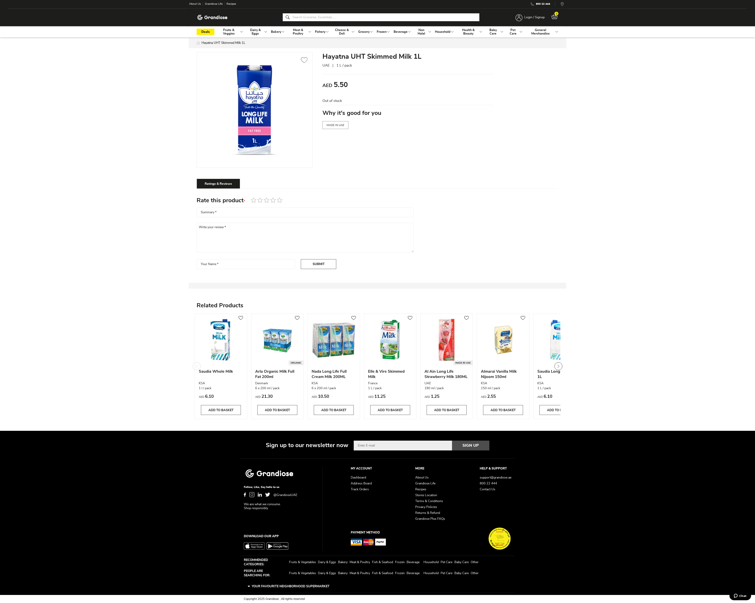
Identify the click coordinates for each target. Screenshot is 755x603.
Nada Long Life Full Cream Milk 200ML (329, 374)
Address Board (361, 483)
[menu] (377, 31)
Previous (197, 366)
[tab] (218, 183)
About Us (195, 4)
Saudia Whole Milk (216, 371)
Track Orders (360, 489)
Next (558, 366)
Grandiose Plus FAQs (430, 518)
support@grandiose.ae (495, 477)
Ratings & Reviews (218, 183)
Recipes (231, 4)
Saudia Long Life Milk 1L (556, 374)
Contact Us (487, 489)
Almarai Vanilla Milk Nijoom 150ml (499, 374)
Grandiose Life (214, 4)
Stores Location (426, 495)
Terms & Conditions (429, 501)
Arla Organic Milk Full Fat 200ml (274, 374)
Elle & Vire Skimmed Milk (386, 374)
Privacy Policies (426, 507)
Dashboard (358, 477)
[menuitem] (228, 31)
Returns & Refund (427, 512)
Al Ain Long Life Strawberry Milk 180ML (446, 374)
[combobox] (381, 17)
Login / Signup (534, 17)
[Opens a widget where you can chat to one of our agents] (740, 596)
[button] (304, 60)
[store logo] (212, 17)
